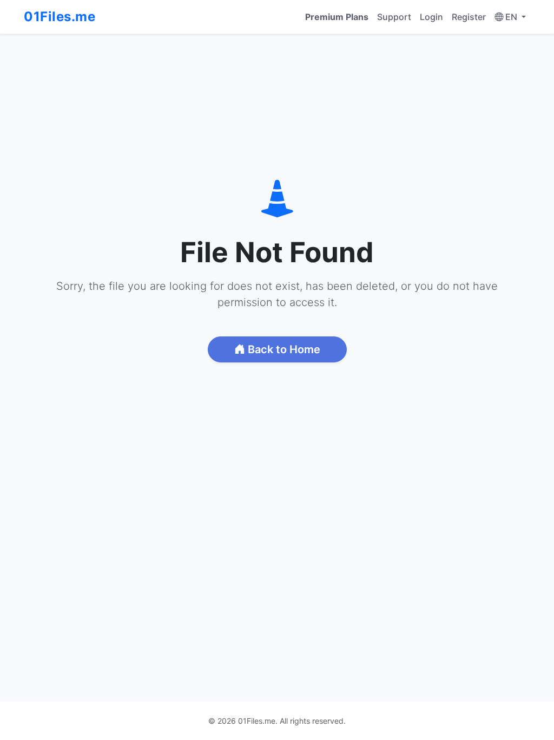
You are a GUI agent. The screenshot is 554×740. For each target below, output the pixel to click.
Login (431, 16)
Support (394, 16)
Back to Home (282, 349)
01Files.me (59, 16)
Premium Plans (336, 16)
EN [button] (511, 16)
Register (469, 16)
